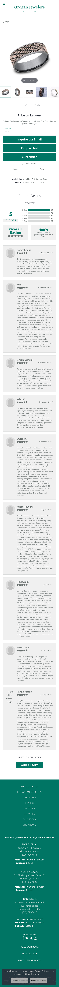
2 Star (24, 218)
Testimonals (29, 953)
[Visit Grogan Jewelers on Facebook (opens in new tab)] (23, 938)
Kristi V (20, 399)
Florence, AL (29, 844)
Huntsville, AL (29, 871)
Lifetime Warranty (29, 960)
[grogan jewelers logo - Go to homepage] (29, 9)
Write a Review (29, 764)
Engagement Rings (29, 792)
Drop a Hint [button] (29, 148)
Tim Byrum (23, 581)
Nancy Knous (24, 249)
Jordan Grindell (25, 359)
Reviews (29, 203)
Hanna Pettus (24, 691)
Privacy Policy (41, 971)
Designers (29, 797)
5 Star (24, 210)
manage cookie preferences (26, 974)
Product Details (29, 195)
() (52, 210)
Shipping (16, 169)
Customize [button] (29, 157)
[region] (29, 57)
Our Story (29, 819)
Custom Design (29, 786)
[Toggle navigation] (4, 3)
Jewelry (29, 802)
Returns (43, 169)
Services (29, 813)
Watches (29, 808)
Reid (19, 284)
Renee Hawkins (25, 506)
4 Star (24, 213)
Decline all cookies (20, 980)
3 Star (24, 215)
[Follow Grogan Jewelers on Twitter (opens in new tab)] (31, 938)
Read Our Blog (29, 946)
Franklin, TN (29, 898)
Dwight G (22, 438)
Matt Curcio (23, 647)
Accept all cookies (38, 980)
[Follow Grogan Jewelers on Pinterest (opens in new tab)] (27, 938)
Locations (29, 824)
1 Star (24, 221)
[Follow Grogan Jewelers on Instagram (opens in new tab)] (35, 938)
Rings (7, 21)
